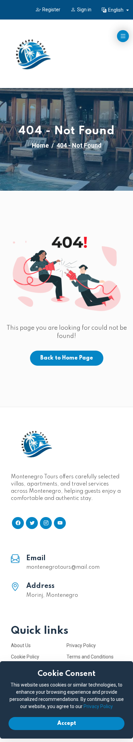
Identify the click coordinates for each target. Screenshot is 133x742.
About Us (21, 645)
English (116, 10)
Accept (66, 723)
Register (51, 9)
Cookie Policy (25, 656)
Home (40, 145)
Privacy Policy (81, 645)
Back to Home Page (66, 358)
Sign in (84, 9)
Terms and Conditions (90, 656)
